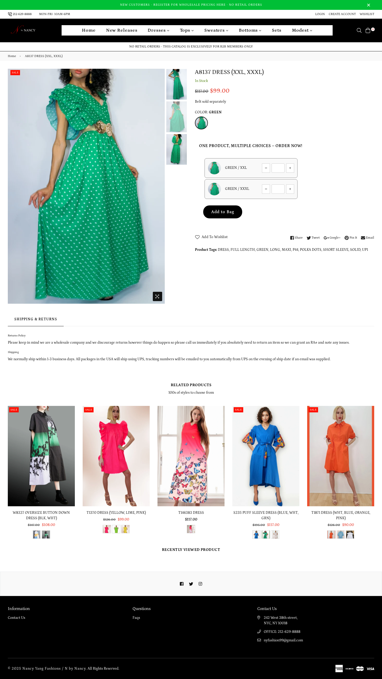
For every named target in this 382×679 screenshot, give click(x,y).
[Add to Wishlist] (69, 428)
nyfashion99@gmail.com (283, 640)
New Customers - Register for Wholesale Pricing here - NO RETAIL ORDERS (191, 4)
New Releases (121, 30)
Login (320, 14)
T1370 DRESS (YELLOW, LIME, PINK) (116, 513)
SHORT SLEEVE (335, 250)
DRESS (223, 250)
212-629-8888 (22, 14)
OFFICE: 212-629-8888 (282, 632)
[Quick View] (69, 418)
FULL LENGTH (242, 250)
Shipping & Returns (35, 319)
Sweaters (215, 30)
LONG (275, 250)
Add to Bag (222, 212)
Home (89, 30)
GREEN (262, 250)
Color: (208, 112)
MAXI (286, 250)
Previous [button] (14, 186)
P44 (295, 250)
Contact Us (16, 618)
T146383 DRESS (191, 513)
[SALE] (42, 456)
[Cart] (368, 30)
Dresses (157, 30)
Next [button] (158, 186)
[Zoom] (157, 296)
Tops (186, 30)
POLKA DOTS (310, 250)
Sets (276, 30)
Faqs (136, 618)
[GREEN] (201, 122)
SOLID (355, 250)
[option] (86, 186)
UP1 (365, 250)
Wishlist (367, 14)
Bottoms (249, 30)
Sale (15, 72)
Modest (301, 30)
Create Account (342, 14)
